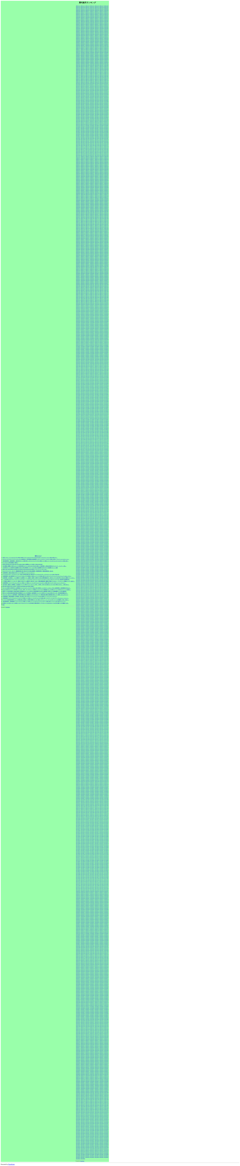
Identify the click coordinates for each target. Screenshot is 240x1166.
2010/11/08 (78, 366)
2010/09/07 (83, 353)
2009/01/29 (92, 235)
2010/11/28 (106, 369)
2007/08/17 (97, 128)
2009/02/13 (97, 238)
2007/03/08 (92, 96)
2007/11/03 (101, 143)
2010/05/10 (78, 329)
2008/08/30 (101, 204)
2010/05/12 (87, 329)
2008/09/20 (101, 208)
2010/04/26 (78, 326)
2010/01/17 (106, 305)
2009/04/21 (83, 252)
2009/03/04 (87, 242)
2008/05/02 (97, 180)
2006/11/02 (92, 70)
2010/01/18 (78, 307)
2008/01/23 (87, 160)
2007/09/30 (106, 136)
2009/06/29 (78, 266)
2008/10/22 (87, 215)
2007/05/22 (83, 111)
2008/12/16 (83, 226)
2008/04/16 (87, 177)
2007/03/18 (106, 97)
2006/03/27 (78, 27)
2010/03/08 (78, 317)
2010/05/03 (78, 328)
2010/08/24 (83, 350)
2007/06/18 (78, 117)
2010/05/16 (106, 329)
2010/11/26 (97, 369)
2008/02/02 (101, 162)
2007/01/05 (97, 83)
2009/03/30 (78, 248)
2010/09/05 (106, 352)
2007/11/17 (101, 146)
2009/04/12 (106, 249)
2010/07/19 (78, 343)
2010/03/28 (106, 319)
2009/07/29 (87, 271)
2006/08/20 (106, 55)
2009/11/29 (106, 295)
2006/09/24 (106, 62)
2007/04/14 (101, 103)
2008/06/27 (97, 191)
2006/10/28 (101, 69)
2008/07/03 (92, 193)
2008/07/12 (101, 194)
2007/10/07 (106, 138)
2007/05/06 (106, 107)
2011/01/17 (78, 380)
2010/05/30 (106, 332)
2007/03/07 (87, 96)
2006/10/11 (87, 66)
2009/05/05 (83, 255)
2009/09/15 (83, 281)
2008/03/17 (78, 172)
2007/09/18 (83, 135)
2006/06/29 (92, 45)
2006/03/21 (83, 25)
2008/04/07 (78, 176)
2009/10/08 (92, 286)
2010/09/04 (101, 352)
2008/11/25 (83, 222)
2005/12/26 (78, 8)
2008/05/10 (101, 181)
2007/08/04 (101, 125)
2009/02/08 (106, 236)
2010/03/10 (87, 317)
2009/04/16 (92, 250)
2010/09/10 (97, 353)
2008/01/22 (83, 160)
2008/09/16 (83, 208)
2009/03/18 (87, 245)
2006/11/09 (92, 72)
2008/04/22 (83, 179)
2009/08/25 (83, 277)
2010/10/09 (101, 359)
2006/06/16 (97, 42)
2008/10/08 (87, 212)
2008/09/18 (92, 208)
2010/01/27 (87, 308)
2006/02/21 (83, 20)
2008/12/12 (97, 225)
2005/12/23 (97, 7)
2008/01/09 (87, 157)
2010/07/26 (78, 345)
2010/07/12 (78, 342)
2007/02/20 (83, 93)
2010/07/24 (101, 343)
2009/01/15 (92, 232)
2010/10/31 (106, 363)
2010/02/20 (101, 312)
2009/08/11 (83, 274)
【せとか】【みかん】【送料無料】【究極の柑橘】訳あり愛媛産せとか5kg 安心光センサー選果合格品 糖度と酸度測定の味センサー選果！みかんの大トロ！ (35, 594)
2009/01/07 (87, 231)
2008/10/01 (87, 211)
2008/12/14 (106, 225)
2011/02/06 (106, 383)
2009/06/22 (78, 264)
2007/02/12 (78, 91)
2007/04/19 (92, 104)
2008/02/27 (87, 167)
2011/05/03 (83, 401)
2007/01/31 (87, 89)
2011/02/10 (92, 384)
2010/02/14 (106, 311)
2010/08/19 (92, 349)
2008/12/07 (106, 224)
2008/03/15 (101, 170)
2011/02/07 (78, 384)
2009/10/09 (97, 286)
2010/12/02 (92, 370)
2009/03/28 (101, 246)
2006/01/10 (83, 11)
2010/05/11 (83, 329)
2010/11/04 (92, 364)
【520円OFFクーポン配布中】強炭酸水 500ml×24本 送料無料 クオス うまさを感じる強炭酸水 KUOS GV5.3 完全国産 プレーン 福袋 (30, 567)
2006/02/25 (101, 20)
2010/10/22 (97, 362)
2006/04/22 (101, 31)
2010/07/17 (101, 342)
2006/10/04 (87, 65)
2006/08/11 (97, 53)
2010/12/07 (83, 371)
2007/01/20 (101, 86)
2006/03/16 (92, 24)
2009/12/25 (97, 301)
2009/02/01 (106, 235)
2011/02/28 (78, 388)
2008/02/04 (78, 163)
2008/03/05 (87, 169)
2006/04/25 (83, 32)
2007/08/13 (78, 128)
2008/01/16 (87, 159)
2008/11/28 (97, 222)
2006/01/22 (106, 13)
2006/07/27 (92, 51)
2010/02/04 (92, 309)
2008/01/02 (87, 156)
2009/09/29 (83, 284)
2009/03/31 (83, 248)
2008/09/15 (78, 208)
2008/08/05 (83, 200)
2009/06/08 (78, 262)
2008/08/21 (92, 203)
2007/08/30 (92, 131)
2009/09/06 (106, 279)
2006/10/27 (97, 69)
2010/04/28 (87, 326)
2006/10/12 (92, 66)
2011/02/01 (83, 383)
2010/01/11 (78, 305)
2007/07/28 (101, 124)
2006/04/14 (97, 29)
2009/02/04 (87, 236)
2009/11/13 (97, 293)
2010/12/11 (101, 371)
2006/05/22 (78, 38)
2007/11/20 (83, 148)
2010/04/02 (97, 321)
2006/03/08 (87, 22)
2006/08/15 (83, 55)
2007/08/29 (87, 131)
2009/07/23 (92, 270)
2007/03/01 (92, 94)
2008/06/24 (83, 191)
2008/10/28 (83, 217)
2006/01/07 (101, 10)
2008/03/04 (83, 169)
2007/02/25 (106, 93)
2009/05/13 (87, 256)
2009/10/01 (92, 284)
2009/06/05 (97, 260)
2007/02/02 (97, 89)
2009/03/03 (83, 242)
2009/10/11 (106, 286)
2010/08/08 (106, 346)
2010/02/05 (97, 309)
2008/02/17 (106, 165)
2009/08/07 (97, 273)
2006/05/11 (92, 35)
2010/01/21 (92, 307)
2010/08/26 (92, 350)
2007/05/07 (78, 108)
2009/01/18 (106, 232)
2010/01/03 (106, 302)
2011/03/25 (97, 393)
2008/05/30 (97, 186)
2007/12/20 (92, 153)
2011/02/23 (87, 387)
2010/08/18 (87, 349)
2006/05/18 (92, 36)
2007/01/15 (78, 86)
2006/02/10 (97, 17)
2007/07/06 (97, 119)
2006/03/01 (87, 21)
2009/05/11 (78, 256)
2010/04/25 (106, 325)
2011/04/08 (97, 395)
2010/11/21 (106, 367)
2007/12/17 (78, 153)
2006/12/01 (97, 76)
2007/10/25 (92, 142)
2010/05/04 (83, 328)
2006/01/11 (87, 11)
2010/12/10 (97, 371)
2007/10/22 (78, 142)
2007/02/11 (106, 90)
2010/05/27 (92, 332)
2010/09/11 (101, 353)
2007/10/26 (97, 142)
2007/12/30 (106, 155)
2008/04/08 (83, 176)
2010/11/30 (83, 370)
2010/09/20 (78, 356)
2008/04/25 (97, 179)
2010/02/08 (78, 311)
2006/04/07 (97, 28)
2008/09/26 (97, 210)
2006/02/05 (106, 15)
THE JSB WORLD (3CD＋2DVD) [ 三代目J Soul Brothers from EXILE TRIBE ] (18, 586)
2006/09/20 (87, 62)
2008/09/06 (101, 205)
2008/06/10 (83, 188)
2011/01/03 (78, 377)
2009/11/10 (83, 293)
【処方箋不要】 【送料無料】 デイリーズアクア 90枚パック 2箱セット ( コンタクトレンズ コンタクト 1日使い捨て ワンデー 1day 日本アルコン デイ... (34, 601)
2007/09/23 (106, 135)
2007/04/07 (101, 101)
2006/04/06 (92, 28)
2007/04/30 (78, 107)
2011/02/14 (78, 385)
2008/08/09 (101, 200)
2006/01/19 (92, 13)
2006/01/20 (97, 13)
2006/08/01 (83, 52)
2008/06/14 (101, 188)
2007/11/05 (78, 145)
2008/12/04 (92, 224)
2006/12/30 (101, 81)
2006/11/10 (97, 72)
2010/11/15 (78, 367)
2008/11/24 (78, 222)
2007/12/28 (97, 155)
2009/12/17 (92, 300)
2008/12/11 (92, 225)
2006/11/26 (106, 74)
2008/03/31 (78, 174)
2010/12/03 (97, 370)
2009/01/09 (97, 231)
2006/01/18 (87, 13)
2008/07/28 (78, 198)
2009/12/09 (87, 298)
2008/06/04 (87, 187)
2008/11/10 (78, 219)
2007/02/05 (78, 90)
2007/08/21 (83, 129)
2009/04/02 (92, 248)
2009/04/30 (92, 253)
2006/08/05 (101, 52)
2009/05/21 (92, 257)
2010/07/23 (97, 343)
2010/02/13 (101, 311)
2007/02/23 (97, 93)
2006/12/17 (106, 79)
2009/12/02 (87, 297)
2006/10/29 (106, 69)
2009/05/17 (106, 256)
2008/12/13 (101, 225)
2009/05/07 (92, 255)
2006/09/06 (87, 59)
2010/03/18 (92, 318)
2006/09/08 (97, 59)
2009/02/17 (83, 239)
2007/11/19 (78, 148)
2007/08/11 (101, 127)
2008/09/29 (78, 211)
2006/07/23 (106, 49)
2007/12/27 (92, 155)
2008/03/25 (83, 173)
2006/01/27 (97, 14)
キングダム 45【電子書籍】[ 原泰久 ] (10, 562)
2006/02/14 (83, 18)
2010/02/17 (87, 312)
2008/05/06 (83, 181)
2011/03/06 (106, 388)
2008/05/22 (92, 184)
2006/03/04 (101, 21)
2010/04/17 (101, 324)
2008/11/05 (87, 218)
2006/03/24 (97, 25)
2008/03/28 (97, 173)
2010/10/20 (87, 362)
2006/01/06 (97, 10)
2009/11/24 (83, 295)
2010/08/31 (83, 352)
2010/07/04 (106, 339)
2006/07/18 (83, 49)
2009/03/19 (92, 245)
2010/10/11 (78, 360)
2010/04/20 (83, 325)
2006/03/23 (92, 25)
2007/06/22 (97, 117)
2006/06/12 (78, 42)
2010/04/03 (101, 321)
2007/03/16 (97, 97)
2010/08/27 (97, 350)
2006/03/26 (106, 25)
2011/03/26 (101, 393)
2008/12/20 (101, 226)
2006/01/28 (101, 14)
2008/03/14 (97, 170)
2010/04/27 (83, 326)
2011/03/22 (83, 393)
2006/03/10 (97, 22)
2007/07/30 (78, 125)
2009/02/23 (78, 241)
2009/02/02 (78, 236)
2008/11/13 (92, 219)
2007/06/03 (106, 112)
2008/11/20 (92, 221)
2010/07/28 (87, 345)
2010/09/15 (87, 355)
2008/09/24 (87, 210)
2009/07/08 (87, 267)
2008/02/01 (97, 162)
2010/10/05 (83, 359)
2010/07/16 (97, 342)
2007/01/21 (106, 86)
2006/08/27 (106, 56)
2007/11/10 (101, 145)
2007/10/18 (92, 141)
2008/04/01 (83, 174)
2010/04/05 (78, 322)
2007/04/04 (87, 101)
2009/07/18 (101, 269)
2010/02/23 (83, 314)
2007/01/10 (87, 84)
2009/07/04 (101, 266)
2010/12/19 (106, 373)
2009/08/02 (106, 271)
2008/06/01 (106, 186)
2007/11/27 (83, 149)
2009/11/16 (78, 294)
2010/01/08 (97, 304)
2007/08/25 (101, 129)
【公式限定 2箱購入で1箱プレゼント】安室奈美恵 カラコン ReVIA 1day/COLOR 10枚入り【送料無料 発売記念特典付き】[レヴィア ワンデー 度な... (34, 566)
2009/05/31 (106, 259)
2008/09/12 (97, 207)
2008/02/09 (101, 163)
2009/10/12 (78, 287)
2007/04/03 (83, 101)
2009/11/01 (106, 290)
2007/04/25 (87, 105)
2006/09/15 (97, 60)
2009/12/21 (78, 301)
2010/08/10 (83, 347)
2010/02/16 (83, 312)
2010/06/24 (92, 338)
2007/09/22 (101, 135)
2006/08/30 (87, 58)
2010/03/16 (83, 318)
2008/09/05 (97, 205)
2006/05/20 (101, 36)
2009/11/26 (92, 295)
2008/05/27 (83, 186)
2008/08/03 (106, 198)
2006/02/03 (97, 15)
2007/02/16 (97, 91)
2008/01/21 (78, 160)
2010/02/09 (83, 311)
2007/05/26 (101, 111)
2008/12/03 (87, 224)
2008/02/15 (97, 165)
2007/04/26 (92, 105)
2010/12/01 (87, 370)
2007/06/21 (92, 117)
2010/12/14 (83, 373)
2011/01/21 (97, 380)
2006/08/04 (97, 52)
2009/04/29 (87, 253)
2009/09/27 (106, 283)
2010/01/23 (101, 307)
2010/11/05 (97, 364)
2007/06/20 (87, 117)
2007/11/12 (78, 146)
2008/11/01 (101, 217)
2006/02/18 (101, 18)
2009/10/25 (106, 288)
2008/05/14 (87, 183)
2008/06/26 (92, 191)
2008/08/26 (83, 204)
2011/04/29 (97, 400)
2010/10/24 (106, 362)
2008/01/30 (87, 162)
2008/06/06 (97, 187)
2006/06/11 (106, 41)
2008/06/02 (78, 187)
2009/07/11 (101, 267)
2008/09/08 (78, 207)
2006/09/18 (78, 62)
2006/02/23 (92, 20)
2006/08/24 (92, 56)
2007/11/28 (87, 149)
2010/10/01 (97, 357)
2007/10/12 (97, 139)
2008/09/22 (78, 210)
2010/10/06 (87, 359)
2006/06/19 (78, 43)
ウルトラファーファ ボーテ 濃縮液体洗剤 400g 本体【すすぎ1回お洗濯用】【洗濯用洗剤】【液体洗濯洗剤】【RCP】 (28, 571)
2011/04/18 (78, 398)
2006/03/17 (97, 24)
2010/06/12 (101, 335)
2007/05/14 (78, 110)
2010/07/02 (97, 339)
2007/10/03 (87, 138)
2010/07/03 (101, 339)
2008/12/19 (97, 226)
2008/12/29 (78, 229)
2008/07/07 (78, 194)
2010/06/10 (92, 335)
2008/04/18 (97, 177)
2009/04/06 (78, 249)
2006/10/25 (87, 69)
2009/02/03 (83, 236)
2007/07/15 (106, 121)
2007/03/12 (78, 97)
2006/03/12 (106, 22)
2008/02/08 (97, 163)
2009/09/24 (92, 283)
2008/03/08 (101, 169)
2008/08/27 (87, 204)
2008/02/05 (83, 163)
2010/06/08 (83, 335)
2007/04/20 (97, 104)
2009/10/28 (87, 290)
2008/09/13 (101, 207)
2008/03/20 (92, 172)
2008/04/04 (97, 174)
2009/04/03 (97, 248)
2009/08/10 (78, 274)
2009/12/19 (101, 300)
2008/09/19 (97, 208)
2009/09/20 (106, 281)
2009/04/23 (92, 252)
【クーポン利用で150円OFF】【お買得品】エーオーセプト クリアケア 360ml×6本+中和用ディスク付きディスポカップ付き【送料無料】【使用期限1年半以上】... (37, 587)
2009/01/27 (83, 235)
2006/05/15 (78, 36)
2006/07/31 (78, 52)
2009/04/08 (87, 249)
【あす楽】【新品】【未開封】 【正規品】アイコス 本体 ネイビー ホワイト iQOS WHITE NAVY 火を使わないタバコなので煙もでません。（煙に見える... (36, 584)
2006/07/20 (92, 49)
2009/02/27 (97, 241)
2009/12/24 (92, 301)
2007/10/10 (87, 139)
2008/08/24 (106, 203)
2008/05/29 (92, 186)
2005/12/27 (83, 8)
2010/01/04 (78, 304)
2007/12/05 (87, 150)
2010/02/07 (106, 309)
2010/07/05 (78, 340)
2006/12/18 (78, 80)
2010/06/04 (97, 333)
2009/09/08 (83, 280)
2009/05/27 (87, 259)
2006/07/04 (83, 46)
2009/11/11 (87, 293)
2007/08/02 (92, 125)
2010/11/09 (83, 366)
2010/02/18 (92, 312)
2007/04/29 (106, 105)
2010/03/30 (83, 321)
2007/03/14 (87, 97)
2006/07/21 (97, 49)
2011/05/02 (78, 401)
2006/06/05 (78, 41)
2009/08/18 (83, 276)
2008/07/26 (101, 197)
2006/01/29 (106, 14)
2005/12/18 (106, 5)
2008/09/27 (101, 210)
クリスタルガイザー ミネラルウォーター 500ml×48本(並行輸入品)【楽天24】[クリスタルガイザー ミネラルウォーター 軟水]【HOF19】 (31, 574)
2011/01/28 (97, 381)
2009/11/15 (106, 293)
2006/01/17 (83, 13)
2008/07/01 (83, 193)
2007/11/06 (83, 145)
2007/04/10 (83, 103)
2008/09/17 (87, 208)
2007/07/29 (106, 124)
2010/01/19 (83, 307)
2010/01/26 (83, 308)
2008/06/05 (92, 187)
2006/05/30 (83, 39)
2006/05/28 (106, 38)
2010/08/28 (101, 350)
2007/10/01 (78, 138)
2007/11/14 (87, 146)
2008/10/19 (106, 214)
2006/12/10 (106, 77)
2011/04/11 (78, 397)
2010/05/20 (92, 331)
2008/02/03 (106, 162)
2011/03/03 (92, 388)
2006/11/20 (78, 74)
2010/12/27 (78, 376)
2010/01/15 (97, 305)
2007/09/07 (97, 132)
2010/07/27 (83, 345)
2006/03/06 (78, 22)
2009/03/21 (101, 245)
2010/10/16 (101, 360)
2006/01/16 (78, 13)
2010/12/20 (78, 374)
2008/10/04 (101, 211)
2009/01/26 (78, 235)
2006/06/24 (101, 43)
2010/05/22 (101, 331)
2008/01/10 (92, 157)
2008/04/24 (92, 179)
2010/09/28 (83, 357)
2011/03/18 (97, 391)
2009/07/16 (92, 269)
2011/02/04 (97, 383)
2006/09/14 (92, 60)
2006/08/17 (92, 55)
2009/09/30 (87, 284)
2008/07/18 (97, 195)
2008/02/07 (92, 163)
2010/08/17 (83, 349)
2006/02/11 (101, 17)
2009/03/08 (106, 242)
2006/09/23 (101, 62)
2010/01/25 (78, 308)
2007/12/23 (106, 153)
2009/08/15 (101, 274)
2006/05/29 (78, 39)
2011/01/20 (92, 380)
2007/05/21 (78, 111)
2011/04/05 (83, 395)
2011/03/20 (106, 391)
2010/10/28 (92, 363)
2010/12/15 (87, 373)
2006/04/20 (92, 31)
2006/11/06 (78, 72)
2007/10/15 (78, 141)
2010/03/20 (101, 318)
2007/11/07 (87, 145)
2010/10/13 (87, 360)
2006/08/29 (83, 58)
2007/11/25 (106, 148)
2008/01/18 (97, 159)
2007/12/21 (97, 153)
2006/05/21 (106, 36)
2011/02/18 (97, 385)
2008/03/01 (101, 167)
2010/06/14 (78, 336)
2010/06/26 (101, 338)
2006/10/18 (87, 67)
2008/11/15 (101, 219)
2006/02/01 (87, 15)
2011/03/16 (87, 391)
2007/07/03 (83, 119)
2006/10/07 (101, 65)
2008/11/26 (87, 222)
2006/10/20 (97, 67)
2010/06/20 (106, 336)
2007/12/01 (101, 149)
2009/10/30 (97, 290)
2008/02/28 (92, 167)
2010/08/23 (78, 350)
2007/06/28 (92, 118)
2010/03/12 (97, 317)
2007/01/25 (92, 87)
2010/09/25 (101, 356)
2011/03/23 (87, 393)
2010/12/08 (87, 371)
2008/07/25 (97, 197)
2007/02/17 (101, 91)
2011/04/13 (87, 397)
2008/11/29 (101, 222)
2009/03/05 (92, 242)
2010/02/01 (78, 309)
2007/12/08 (101, 150)
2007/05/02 (87, 107)
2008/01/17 (92, 159)
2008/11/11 (83, 219)
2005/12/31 (101, 8)
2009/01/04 (106, 229)
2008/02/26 (83, 167)
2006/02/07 (83, 17)
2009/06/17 (87, 263)
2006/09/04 (78, 59)
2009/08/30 (106, 277)
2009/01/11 (106, 231)
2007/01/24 (87, 87)
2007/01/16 (83, 86)
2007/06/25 (78, 118)
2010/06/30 (87, 339)
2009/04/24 (97, 252)
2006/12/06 (87, 77)
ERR (3, 604)
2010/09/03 (97, 352)
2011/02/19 (101, 385)
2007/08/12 (106, 127)
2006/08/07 (78, 53)
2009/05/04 (78, 255)
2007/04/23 (78, 105)
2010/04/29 (92, 326)
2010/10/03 (106, 357)
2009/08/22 (101, 276)
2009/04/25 (101, 252)
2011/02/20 (106, 385)
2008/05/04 (106, 180)
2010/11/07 (106, 364)
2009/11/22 (106, 294)
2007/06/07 (92, 114)
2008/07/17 (92, 195)
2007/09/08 (101, 132)
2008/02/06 (87, 163)
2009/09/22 (83, 283)
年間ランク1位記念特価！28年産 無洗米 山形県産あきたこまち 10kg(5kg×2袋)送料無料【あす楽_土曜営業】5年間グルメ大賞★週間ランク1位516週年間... (35, 591)
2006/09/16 (101, 60)
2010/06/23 (87, 338)
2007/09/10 (78, 134)
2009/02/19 (92, 239)
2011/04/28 (92, 400)
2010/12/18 (101, 373)
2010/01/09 (101, 304)
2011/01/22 (101, 380)
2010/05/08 (101, 328)
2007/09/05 (87, 132)
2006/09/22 (97, 62)
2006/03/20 (78, 25)
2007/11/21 (87, 148)
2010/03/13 (101, 317)
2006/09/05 (83, 59)
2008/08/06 (87, 200)
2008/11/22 (101, 221)
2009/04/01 (87, 248)
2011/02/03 (92, 383)
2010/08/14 (101, 347)
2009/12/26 (101, 301)
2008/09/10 (87, 207)
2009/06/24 (87, 264)
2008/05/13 (83, 183)
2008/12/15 (78, 226)
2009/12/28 (78, 302)
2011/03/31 (92, 394)
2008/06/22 (106, 190)
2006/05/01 (78, 34)
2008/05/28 (87, 186)
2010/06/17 (92, 336)
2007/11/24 (101, 148)
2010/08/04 (87, 346)
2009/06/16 (83, 263)
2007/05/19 (101, 110)
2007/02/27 (83, 94)
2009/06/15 (78, 263)
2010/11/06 (101, 364)
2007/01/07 (106, 83)
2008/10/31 (97, 217)
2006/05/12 (97, 35)
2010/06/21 (78, 338)
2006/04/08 (101, 28)
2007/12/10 (78, 152)
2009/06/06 (101, 260)
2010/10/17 (106, 360)
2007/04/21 (101, 104)
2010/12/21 (83, 374)
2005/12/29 (92, 8)
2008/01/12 (101, 157)
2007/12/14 (97, 152)
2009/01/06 (83, 231)
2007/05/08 (83, 108)
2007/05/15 (83, 110)
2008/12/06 (101, 224)
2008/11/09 (106, 218)
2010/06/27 (106, 338)
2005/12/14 (87, 5)
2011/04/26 (83, 400)
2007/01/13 (101, 84)
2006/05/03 (87, 34)
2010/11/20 (101, 367)
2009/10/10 (101, 286)
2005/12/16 (97, 5)
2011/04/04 (78, 395)
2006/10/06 (97, 65)
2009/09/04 (97, 279)
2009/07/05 (106, 266)
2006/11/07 (83, 72)
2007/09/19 (87, 135)
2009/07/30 (92, 271)
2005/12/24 (101, 7)
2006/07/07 (97, 46)
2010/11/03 (87, 364)
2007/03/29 (92, 100)
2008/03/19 (87, 172)
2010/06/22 (83, 338)
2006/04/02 (106, 27)
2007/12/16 (106, 152)
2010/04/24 (101, 325)
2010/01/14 (92, 305)
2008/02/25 (78, 167)
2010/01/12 (83, 305)
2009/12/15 (83, 300)
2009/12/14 (78, 300)
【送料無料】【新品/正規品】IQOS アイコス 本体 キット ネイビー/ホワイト (19, 572)
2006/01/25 (87, 14)
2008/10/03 (97, 211)
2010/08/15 (106, 347)
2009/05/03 (106, 253)
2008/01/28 (78, 162)
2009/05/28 (92, 259)
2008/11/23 (106, 221)
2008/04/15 (83, 177)
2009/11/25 (87, 295)
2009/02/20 (97, 239)
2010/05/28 (97, 332)
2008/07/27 (106, 197)
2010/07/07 (87, 340)
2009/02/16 (78, 239)
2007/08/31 (97, 131)
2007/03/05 (78, 96)
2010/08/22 (106, 349)
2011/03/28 (78, 394)
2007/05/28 (78, 112)
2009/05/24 (106, 257)
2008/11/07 (97, 218)
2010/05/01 (101, 326)
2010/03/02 (83, 315)
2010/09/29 (87, 357)
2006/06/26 (78, 45)
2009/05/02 (101, 253)
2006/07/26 (87, 51)
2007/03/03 (101, 94)
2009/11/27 (97, 295)
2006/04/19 (87, 31)
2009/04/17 (97, 250)
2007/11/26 (78, 149)
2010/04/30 (97, 326)
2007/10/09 (83, 139)
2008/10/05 (106, 211)
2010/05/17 (78, 331)
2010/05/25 (83, 332)
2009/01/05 (78, 231)
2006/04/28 (97, 32)
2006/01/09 (78, 11)
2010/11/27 (101, 369)
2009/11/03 (83, 291)
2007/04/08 (106, 101)
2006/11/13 (78, 73)
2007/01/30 (83, 89)
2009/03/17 (83, 245)
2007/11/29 (92, 149)
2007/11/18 (106, 146)
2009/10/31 (101, 290)
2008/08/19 (83, 203)
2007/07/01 (106, 118)
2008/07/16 (87, 195)
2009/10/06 (83, 286)
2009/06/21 (106, 263)
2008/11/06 (92, 218)
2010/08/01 (106, 345)
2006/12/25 (78, 81)
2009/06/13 (101, 262)
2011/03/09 (87, 390)
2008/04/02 (87, 174)
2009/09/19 (101, 281)
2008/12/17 (87, 226)
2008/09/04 (92, 205)
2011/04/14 (92, 397)
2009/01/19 (78, 233)
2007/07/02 (78, 119)
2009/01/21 (87, 233)
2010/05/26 (87, 332)
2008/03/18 (83, 172)
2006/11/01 (87, 70)
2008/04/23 (87, 179)
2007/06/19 (83, 117)
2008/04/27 (106, 179)
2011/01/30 (106, 381)
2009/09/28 (78, 284)
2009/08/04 (83, 273)
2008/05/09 (97, 181)
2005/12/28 (87, 8)
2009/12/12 (101, 298)
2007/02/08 (92, 90)
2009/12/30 (87, 302)
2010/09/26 (106, 356)
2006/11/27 (78, 76)
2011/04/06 (87, 395)
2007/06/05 (83, 114)
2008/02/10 (106, 163)
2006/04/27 (92, 32)
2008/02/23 (101, 166)
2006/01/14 (101, 11)
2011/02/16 (87, 385)
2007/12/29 (101, 155)
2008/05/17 (101, 183)
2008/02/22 (97, 166)
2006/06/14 (87, 42)
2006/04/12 (87, 29)
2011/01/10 (78, 378)
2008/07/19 (101, 195)
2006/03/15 (87, 24)
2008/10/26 (106, 215)
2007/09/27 (92, 136)
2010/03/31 (87, 321)
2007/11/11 (106, 145)
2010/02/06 (101, 309)
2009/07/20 (78, 270)
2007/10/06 (101, 138)
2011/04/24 (106, 398)
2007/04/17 (83, 104)
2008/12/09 (83, 225)
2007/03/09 (97, 96)
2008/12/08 (78, 225)
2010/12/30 (92, 376)
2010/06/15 (83, 336)
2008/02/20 (87, 166)
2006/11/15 (87, 73)
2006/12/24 (106, 80)
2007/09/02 (106, 131)
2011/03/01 (83, 388)
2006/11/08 (87, 72)
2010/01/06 (87, 304)
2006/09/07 (92, 59)
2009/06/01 (78, 260)
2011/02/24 (92, 387)
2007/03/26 (78, 100)
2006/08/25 (97, 56)
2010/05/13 (92, 329)
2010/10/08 (97, 359)
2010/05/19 (87, 331)
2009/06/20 (101, 263)
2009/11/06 (97, 291)
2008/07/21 (78, 197)
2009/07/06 (78, 267)
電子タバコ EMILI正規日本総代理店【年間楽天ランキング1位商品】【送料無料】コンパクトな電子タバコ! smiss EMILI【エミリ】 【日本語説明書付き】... (35, 593)
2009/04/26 (106, 252)
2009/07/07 (83, 267)
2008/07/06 (106, 193)
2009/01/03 (101, 229)
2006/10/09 (78, 66)
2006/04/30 (106, 32)
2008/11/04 (83, 218)
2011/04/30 (101, 400)
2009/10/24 (101, 288)
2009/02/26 (92, 241)
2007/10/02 (83, 138)
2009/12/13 (106, 298)
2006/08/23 (87, 56)
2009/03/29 (106, 246)
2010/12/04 (101, 370)
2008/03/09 (106, 169)
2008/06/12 (92, 188)
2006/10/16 (78, 67)
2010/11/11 (92, 366)
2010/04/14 (87, 324)
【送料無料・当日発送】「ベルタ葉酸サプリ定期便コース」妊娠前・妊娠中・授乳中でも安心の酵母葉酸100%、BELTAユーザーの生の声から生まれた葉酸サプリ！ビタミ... (39, 577)
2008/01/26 (101, 160)
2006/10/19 (92, 67)
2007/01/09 (83, 84)
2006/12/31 (106, 81)
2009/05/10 (106, 255)
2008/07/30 (87, 198)
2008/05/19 (78, 184)
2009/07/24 (97, 270)
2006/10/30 (78, 70)
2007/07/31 (83, 125)
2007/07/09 (78, 121)
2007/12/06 (92, 150)
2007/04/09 (78, 103)
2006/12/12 (83, 79)
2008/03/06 (92, 169)
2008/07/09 (87, 194)
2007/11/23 (97, 148)
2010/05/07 (97, 328)
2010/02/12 (97, 311)
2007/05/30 (87, 112)
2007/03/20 (83, 98)
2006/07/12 (87, 48)
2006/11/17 (97, 73)
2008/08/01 (97, 198)
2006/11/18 (101, 73)
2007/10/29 (78, 143)
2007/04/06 (97, 101)
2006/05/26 (97, 38)
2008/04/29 (83, 180)
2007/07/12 (92, 121)
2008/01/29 (83, 162)
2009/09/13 (106, 280)
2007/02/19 (78, 93)
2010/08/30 (78, 352)
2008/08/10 (106, 200)
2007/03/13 (83, 97)
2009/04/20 (78, 252)
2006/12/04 (78, 77)
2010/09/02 (92, 352)
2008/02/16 (101, 165)
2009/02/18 (87, 239)
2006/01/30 (78, 15)
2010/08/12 (92, 347)
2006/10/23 (78, 69)
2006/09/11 (78, 60)
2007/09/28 (97, 136)
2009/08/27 (92, 277)
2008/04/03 (92, 174)
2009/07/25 (101, 270)
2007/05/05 (101, 107)
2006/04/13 (92, 29)
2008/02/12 (83, 165)
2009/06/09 (83, 262)
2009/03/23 (78, 246)
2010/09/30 (92, 357)
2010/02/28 (106, 314)
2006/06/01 (92, 39)
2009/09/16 (87, 281)
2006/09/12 (83, 60)
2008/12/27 (101, 228)
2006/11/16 (92, 73)
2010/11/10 (87, 366)
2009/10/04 (106, 284)
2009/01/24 (101, 233)
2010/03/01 (78, 315)
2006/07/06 (92, 46)
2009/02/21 (101, 239)
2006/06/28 (87, 45)
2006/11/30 (92, 76)
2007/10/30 (83, 143)
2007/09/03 (78, 132)
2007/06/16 (101, 115)
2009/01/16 (97, 232)
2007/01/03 (87, 83)
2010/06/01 (83, 333)
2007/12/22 (101, 153)
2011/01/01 (101, 376)
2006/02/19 (106, 18)
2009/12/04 (97, 297)
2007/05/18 (97, 110)
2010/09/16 (92, 355)
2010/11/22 (78, 369)
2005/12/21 (87, 7)
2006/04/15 (101, 29)
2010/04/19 (78, 325)
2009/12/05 (101, 297)
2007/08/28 (83, 131)
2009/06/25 (92, 264)
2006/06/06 (83, 41)
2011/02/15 (83, 385)
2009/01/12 (78, 232)
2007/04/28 (101, 105)
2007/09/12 (87, 134)
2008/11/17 (78, 221)
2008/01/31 (92, 162)
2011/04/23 (101, 398)
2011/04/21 (92, 398)
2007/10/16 (83, 141)
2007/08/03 (97, 125)
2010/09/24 (97, 356)
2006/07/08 (101, 46)
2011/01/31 (78, 383)
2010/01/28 (92, 308)
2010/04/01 (92, 321)
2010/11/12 (97, 366)
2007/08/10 (97, 127)
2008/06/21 (101, 190)
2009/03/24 (83, 246)
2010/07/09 (97, 340)
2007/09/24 (78, 136)
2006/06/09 (97, 41)
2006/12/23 (101, 80)
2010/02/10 (87, 311)
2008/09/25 (92, 210)
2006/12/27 (87, 81)
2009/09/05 (101, 279)
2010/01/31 (106, 308)
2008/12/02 (83, 224)
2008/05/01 (92, 180)
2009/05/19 (83, 257)
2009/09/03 (92, 279)
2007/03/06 (83, 96)
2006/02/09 (92, 17)
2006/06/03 (101, 39)
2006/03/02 (92, 21)
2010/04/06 (83, 322)
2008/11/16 (106, 219)
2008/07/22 (83, 197)
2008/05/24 (101, 184)
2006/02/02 (92, 15)
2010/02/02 (83, 309)
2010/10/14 (92, 360)
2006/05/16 (83, 36)
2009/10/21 (87, 288)
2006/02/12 (106, 17)
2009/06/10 (87, 262)
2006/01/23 (78, 14)
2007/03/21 (87, 98)
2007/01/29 (78, 89)
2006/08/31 (92, 58)
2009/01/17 (101, 232)
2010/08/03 (83, 346)
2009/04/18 (101, 250)
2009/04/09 (92, 249)
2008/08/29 (97, 204)
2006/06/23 (97, 43)
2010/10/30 (101, 363)
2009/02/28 (101, 241)
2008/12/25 (92, 228)
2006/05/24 (87, 38)
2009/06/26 (97, 264)
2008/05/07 (87, 181)
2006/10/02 (78, 65)
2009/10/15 (92, 287)
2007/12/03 (78, 150)
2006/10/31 (83, 70)
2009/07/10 (97, 267)
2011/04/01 (97, 394)
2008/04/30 (87, 180)
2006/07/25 (83, 51)
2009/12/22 (83, 301)
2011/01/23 (106, 380)
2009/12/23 (87, 301)
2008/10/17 (97, 214)
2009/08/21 (97, 276)
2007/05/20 (106, 110)
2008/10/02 (92, 211)
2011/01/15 (101, 378)
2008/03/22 (101, 172)
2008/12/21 (106, 226)
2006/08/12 (101, 53)
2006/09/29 (97, 63)
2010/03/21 (106, 318)
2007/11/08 (92, 145)
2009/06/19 (97, 263)
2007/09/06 (92, 132)
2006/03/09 (92, 22)
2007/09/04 (83, 132)
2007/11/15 (92, 146)
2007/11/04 (106, 143)
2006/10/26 (92, 69)
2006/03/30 (92, 27)
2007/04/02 (78, 101)
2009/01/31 (101, 235)
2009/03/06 (97, 242)
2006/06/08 (92, 41)
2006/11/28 (83, 76)
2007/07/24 (83, 124)
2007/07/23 (78, 124)
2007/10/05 (97, 138)
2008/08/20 (87, 203)
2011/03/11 (97, 390)
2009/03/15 (106, 243)
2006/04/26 (87, 32)
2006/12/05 (83, 77)
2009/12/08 (83, 298)
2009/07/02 (92, 266)
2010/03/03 (87, 315)
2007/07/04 (87, 119)
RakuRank (8, 607)
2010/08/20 (97, 349)
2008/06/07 (101, 187)
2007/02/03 (101, 89)
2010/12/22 (87, 374)
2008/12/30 (83, 229)
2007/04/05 (92, 101)
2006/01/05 (92, 10)
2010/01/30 (101, 308)
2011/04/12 (83, 397)
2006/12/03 (106, 76)
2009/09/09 (87, 280)
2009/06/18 (92, 263)
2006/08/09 (87, 53)
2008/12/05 (97, 224)
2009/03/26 (92, 246)
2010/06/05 (101, 333)
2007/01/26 (97, 87)
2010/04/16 (97, 324)
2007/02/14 (87, 91)
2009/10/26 (78, 290)
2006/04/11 (83, 29)
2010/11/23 (83, 369)
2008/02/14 (92, 165)
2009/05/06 (87, 255)
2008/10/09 (92, 212)
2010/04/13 (83, 324)
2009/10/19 (78, 288)
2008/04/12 (101, 176)
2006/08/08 (83, 53)
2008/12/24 (87, 228)
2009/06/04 (92, 260)
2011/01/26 (87, 381)
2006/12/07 (92, 77)
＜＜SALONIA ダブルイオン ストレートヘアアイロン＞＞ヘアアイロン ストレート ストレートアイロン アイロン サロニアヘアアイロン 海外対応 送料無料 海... (36, 579)
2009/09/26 (101, 283)
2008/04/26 (101, 179)
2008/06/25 (87, 191)
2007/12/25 (83, 155)
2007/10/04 (92, 138)
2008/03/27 (92, 173)
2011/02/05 (101, 383)
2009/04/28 (83, 253)
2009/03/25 (87, 246)
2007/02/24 (101, 93)
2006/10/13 (97, 66)
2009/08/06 (92, 273)
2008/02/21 (92, 166)
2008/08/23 (101, 203)
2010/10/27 (87, 363)
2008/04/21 (78, 179)
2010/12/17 (97, 373)
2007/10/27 (101, 142)
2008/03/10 (78, 170)
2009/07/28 (83, 271)
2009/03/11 (87, 243)
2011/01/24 (78, 381)
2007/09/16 (106, 134)
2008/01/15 (83, 159)
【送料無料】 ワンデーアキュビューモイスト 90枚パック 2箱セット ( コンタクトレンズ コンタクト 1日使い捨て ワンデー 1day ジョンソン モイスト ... (34, 582)
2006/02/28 (83, 21)
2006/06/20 (83, 43)
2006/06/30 (97, 45)
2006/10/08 (106, 65)
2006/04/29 (101, 32)
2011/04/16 (101, 397)
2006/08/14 (78, 55)
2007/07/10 (83, 121)
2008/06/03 (83, 187)
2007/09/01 (101, 131)
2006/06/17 (101, 42)
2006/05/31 (87, 39)
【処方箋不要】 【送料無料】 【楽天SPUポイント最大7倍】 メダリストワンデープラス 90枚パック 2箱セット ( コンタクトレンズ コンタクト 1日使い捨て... (36, 560)
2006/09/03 (106, 58)
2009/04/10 (97, 249)
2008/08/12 (83, 201)
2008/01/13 (106, 157)
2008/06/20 (97, 190)
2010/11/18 (92, 367)
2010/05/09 (106, 328)
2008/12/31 (87, 229)
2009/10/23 (97, 288)
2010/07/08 (92, 340)
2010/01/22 (97, 307)
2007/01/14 (106, 84)
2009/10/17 (101, 287)
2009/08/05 (87, 273)
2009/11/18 (87, 294)
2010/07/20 (83, 343)
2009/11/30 (78, 297)
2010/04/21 (87, 325)
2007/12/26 (87, 155)
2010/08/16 (78, 349)
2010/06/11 (97, 335)
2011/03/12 (101, 390)
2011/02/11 (97, 384)
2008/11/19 (87, 221)
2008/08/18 (78, 203)
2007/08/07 (83, 127)
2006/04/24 (78, 32)
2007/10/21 (106, 141)
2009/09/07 (78, 280)
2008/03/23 (106, 172)
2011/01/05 (87, 377)
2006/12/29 (97, 81)
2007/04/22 (106, 104)
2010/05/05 (87, 328)
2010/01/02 (101, 302)
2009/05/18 (78, 257)
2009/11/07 (101, 291)
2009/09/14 (78, 281)
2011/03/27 (106, 393)
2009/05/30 (101, 259)
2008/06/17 (83, 190)
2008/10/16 (92, 214)
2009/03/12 (92, 243)
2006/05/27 (101, 38)
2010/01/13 (87, 305)
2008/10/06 (78, 212)
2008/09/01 (78, 205)
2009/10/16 (97, 287)
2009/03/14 (101, 243)
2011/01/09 (106, 377)
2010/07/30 (97, 345)
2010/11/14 (106, 366)
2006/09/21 (92, 62)
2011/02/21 (78, 387)
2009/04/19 (106, 250)
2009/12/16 (87, 300)
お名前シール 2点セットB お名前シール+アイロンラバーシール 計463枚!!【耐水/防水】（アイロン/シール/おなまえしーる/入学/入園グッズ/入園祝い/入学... (36, 603)
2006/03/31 (97, 27)
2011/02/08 (83, 384)
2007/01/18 (92, 86)
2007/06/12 (83, 115)
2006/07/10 (78, 48)
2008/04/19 (101, 177)
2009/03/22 (106, 245)
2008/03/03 (78, 169)
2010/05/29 (101, 332)
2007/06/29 (97, 118)
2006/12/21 (92, 80)
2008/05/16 (97, 183)
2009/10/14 (87, 287)
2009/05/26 (83, 259)
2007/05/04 (97, 107)
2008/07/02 (87, 193)
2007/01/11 (92, 84)
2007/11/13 (83, 146)
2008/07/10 (92, 194)
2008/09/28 (106, 210)
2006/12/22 (97, 80)
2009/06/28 (106, 264)
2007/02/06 (83, 90)
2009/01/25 (106, 233)
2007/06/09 (101, 114)
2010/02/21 (106, 312)
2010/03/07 (106, 315)
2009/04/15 (87, 250)
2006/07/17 (78, 49)
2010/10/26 (83, 363)
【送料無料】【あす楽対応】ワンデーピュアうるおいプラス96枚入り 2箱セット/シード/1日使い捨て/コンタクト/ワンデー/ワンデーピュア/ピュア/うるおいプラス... (37, 576)
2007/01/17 (87, 86)
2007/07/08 (106, 119)
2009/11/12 (92, 293)
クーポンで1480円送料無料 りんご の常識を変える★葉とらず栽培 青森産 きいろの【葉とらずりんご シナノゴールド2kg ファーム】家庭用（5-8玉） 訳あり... (36, 599)
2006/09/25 (78, 63)
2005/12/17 (101, 5)
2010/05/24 (78, 332)
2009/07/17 (97, 269)
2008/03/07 (97, 169)
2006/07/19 (87, 49)
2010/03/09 (83, 317)
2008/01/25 (97, 160)
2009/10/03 (101, 284)
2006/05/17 (87, 36)
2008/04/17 (92, 177)
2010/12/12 (106, 371)
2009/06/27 (101, 264)
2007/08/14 (83, 128)
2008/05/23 (97, 184)
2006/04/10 (78, 29)
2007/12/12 (87, 152)
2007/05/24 (92, 111)
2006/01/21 (101, 13)
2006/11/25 (101, 74)
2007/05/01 (83, 107)
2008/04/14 (78, 177)
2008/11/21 (97, 221)
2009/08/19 (87, 276)
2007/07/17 (83, 122)
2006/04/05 (87, 28)
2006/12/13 (87, 79)
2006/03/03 (97, 21)
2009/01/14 (87, 232)
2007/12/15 (101, 152)
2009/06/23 (83, 264)
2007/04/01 (106, 100)
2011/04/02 (101, 394)
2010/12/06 (78, 371)
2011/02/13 (106, 384)
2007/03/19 (78, 98)
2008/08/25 (78, 204)
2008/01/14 (78, 159)
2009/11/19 (92, 294)
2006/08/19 (101, 55)
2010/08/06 (97, 346)
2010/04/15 (92, 324)
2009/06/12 (97, 262)
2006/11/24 (97, 74)
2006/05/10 (87, 35)
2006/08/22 (83, 56)
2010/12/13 (78, 373)
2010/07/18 (106, 342)
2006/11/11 (101, 72)
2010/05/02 (106, 326)
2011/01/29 (101, 381)
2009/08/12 (87, 274)
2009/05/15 (97, 256)
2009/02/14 (101, 238)
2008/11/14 (97, 219)
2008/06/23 (78, 191)
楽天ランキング (38, 555)
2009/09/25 (97, 283)
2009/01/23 (97, 233)
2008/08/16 (101, 201)
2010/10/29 (97, 363)
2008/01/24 (92, 160)
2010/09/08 (87, 353)
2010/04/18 (106, 324)
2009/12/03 (92, 297)
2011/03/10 (92, 390)
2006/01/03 (83, 10)
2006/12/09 (101, 77)
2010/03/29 (78, 321)
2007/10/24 (87, 142)
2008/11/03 (78, 218)
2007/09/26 (87, 136)
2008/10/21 (83, 215)
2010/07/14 (87, 342)
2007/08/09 (92, 127)
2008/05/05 (78, 181)
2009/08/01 (101, 271)
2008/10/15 (87, 214)
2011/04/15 (97, 397)
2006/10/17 (83, 67)
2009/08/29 (101, 277)
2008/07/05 (101, 193)
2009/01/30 (97, 235)
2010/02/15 (78, 312)
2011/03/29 (83, 394)
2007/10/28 (106, 142)
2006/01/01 (106, 8)
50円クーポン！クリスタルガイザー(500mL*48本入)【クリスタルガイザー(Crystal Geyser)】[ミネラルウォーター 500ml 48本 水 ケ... (30, 557)
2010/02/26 (97, 314)
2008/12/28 (106, 228)
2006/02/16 (92, 18)
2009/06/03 (87, 260)
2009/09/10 (92, 280)
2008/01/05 (101, 156)
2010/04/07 (87, 322)
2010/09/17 (97, 355)
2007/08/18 (101, 128)
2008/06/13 (97, 188)
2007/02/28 (87, 94)
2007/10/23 (83, 142)
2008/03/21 (97, 172)
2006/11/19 (106, 73)
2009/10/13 (83, 287)
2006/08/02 (87, 52)
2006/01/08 (106, 10)
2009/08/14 (97, 274)
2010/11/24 (87, 369)
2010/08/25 (87, 350)
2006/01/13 (97, 11)
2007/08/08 (87, 127)
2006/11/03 (97, 70)
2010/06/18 (97, 336)
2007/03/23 (97, 98)
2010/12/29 (87, 376)
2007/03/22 (92, 98)
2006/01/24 (83, 14)
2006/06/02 (97, 39)
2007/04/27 (97, 105)
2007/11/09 (97, 145)
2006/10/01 (106, 63)
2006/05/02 (83, 34)
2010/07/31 (101, 345)
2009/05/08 (97, 255)
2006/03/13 (78, 24)
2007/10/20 (101, 141)
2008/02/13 (87, 165)
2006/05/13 (101, 35)
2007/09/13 (92, 134)
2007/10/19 (97, 141)
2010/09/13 (78, 355)
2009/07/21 (83, 270)
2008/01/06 (106, 156)
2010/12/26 (106, 374)
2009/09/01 (83, 279)
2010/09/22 (87, 356)
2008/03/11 (83, 170)
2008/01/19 (101, 159)
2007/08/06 (78, 127)
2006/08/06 (106, 52)
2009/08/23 (106, 276)
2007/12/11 (83, 152)
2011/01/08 (101, 377)
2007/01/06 (101, 83)
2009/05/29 (97, 259)
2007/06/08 (97, 114)
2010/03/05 (97, 315)
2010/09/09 (92, 353)
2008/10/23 (92, 215)
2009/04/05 (106, 248)
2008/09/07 (106, 205)
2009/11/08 (106, 291)
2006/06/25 (106, 43)
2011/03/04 (97, 388)
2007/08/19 (106, 128)
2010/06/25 (97, 338)
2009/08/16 (106, 274)
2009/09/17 (92, 281)
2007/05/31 (92, 112)
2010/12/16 (92, 373)
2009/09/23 (87, 283)
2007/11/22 (92, 148)
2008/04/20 (106, 177)
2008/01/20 (106, 159)
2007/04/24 (83, 105)
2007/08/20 (78, 129)
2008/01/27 (106, 160)
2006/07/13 (92, 48)
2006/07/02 (106, 45)
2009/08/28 (97, 277)
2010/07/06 (83, 340)
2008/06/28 (101, 191)
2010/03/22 (78, 319)
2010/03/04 (92, 315)
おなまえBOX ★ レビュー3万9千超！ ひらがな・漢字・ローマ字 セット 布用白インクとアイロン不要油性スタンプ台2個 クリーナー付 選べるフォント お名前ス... (37, 589)
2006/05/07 (106, 34)
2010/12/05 (106, 370)
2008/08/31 (106, 204)
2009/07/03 (97, 266)
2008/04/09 (87, 176)
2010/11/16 (83, 367)
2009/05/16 (101, 256)
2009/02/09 (78, 238)
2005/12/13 (83, 5)
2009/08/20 (92, 276)
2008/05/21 (87, 184)
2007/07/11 (87, 121)
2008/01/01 (83, 156)
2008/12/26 (97, 228)
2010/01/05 (83, 304)
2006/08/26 (101, 56)
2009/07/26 (106, 270)
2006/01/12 (92, 11)
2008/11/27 (92, 222)
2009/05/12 (83, 256)
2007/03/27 (83, 100)
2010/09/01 (87, 352)
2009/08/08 (101, 273)
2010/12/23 (92, 374)
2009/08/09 (106, 273)
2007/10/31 (87, 143)
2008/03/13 (92, 170)
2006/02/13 (78, 18)
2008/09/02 (83, 205)
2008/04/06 (106, 174)
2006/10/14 (101, 66)
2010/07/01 (92, 339)
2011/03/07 (78, 390)
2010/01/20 (87, 307)
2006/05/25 (92, 38)
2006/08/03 (92, 52)
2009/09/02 (87, 279)
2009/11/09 (78, 293)
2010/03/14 (106, 317)
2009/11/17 (83, 294)
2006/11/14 (83, 73)
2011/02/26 (101, 387)
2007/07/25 (87, 124)
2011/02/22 (83, 387)
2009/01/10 (101, 231)
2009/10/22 (92, 288)
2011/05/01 (106, 400)
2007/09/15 (101, 134)
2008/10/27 (78, 217)
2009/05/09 (101, 255)
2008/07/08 (83, 194)
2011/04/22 (97, 398)
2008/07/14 (78, 195)
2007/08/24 (97, 129)
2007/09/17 (78, 135)
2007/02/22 (92, 93)
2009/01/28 (87, 235)
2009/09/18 (97, 281)
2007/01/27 (101, 87)
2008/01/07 (78, 157)
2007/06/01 (97, 112)
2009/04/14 (83, 250)
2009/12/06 (106, 297)
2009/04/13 (78, 250)
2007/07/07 (101, 119)
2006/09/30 (101, 63)
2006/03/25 (101, 25)
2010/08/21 (101, 349)
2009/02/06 (97, 236)
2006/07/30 (106, 51)
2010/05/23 (106, 331)
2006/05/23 (83, 38)
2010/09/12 (106, 353)
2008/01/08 (83, 157)
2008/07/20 (106, 195)
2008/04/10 (92, 176)
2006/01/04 (87, 10)
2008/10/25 (101, 215)
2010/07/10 (101, 340)
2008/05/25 (106, 184)
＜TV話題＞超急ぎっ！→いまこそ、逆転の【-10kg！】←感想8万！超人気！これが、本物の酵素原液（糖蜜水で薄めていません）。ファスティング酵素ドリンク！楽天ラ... (39, 581)
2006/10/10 (83, 66)
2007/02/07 (87, 90)
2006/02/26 (106, 20)
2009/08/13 (92, 274)
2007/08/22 (87, 129)
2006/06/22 (92, 43)
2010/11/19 (97, 367)
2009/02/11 (87, 238)
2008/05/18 (106, 183)
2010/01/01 (97, 302)
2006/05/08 (78, 35)
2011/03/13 (106, 390)
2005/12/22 (92, 7)
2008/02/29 (97, 167)
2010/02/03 (87, 309)
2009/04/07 (83, 249)
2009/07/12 (106, 267)
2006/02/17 (97, 18)
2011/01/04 (83, 377)
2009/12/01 (83, 297)
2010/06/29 (83, 339)
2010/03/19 (97, 318)
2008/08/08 (97, 200)
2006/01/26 (92, 14)
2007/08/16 (92, 128)
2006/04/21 (97, 31)
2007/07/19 (92, 122)
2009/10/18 (106, 287)
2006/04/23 (106, 31)
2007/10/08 (78, 139)
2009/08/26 (87, 277)
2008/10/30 (92, 217)
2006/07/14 (97, 48)
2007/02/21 (87, 93)
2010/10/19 (83, 362)
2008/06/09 (78, 188)
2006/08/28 (78, 58)
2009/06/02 (83, 260)
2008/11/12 (87, 219)
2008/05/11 (106, 181)
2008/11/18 (83, 221)
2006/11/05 (106, 70)
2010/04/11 (106, 322)
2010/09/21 (83, 356)
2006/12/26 (83, 81)
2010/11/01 (78, 364)
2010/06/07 (78, 335)
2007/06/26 (83, 118)
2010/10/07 (92, 359)
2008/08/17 (106, 201)
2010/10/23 (101, 362)
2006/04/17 (78, 31)
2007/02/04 (106, 89)
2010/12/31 (97, 376)
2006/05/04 (92, 34)
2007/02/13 (83, 91)
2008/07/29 (83, 198)
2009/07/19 (106, 269)
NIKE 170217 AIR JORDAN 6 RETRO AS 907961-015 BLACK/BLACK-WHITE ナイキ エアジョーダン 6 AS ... (25, 569)
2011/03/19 (101, 391)
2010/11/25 (92, 369)
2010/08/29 (106, 350)
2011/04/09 (101, 395)
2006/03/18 (101, 24)
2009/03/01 (106, 241)
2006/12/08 (97, 77)
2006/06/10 (101, 41)
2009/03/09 (78, 243)
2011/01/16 (106, 378)
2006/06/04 (106, 39)
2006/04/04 (83, 28)
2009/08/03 (78, 273)
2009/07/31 (97, 271)
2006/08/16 (87, 55)
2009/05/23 (101, 257)
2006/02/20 (78, 20)
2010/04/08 (92, 322)
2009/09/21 (78, 283)
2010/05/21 (97, 331)
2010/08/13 (97, 347)
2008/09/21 (106, 208)
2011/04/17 (106, 397)
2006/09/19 (83, 62)
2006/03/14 (83, 24)
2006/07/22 (101, 49)
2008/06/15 (106, 188)
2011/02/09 (87, 384)
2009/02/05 (92, 236)
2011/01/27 (92, 381)
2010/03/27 (101, 319)
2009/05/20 (87, 257)
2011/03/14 (78, 391)
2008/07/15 (83, 195)
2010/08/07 (101, 346)
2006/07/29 (101, 51)
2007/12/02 (106, 149)
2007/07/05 (92, 119)
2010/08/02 (78, 346)
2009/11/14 (101, 293)
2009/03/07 (101, 242)
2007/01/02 (83, 83)
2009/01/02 (97, 229)
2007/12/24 (78, 155)
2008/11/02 (106, 217)
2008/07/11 (97, 194)
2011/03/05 (101, 388)
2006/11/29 (87, 76)
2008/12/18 (92, 226)
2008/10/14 (83, 214)
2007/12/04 (83, 150)
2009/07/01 (87, 266)
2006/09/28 (92, 63)
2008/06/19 (92, 190)
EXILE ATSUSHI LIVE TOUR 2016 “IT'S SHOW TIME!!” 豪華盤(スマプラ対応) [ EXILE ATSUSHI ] (23, 564)
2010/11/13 (101, 366)
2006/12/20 (87, 80)
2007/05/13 (106, 108)
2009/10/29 (92, 290)
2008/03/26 (87, 173)
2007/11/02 (97, 143)
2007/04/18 (87, 104)
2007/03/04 (106, 94)
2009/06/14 (106, 262)
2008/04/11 (97, 176)
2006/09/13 (87, 60)
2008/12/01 (78, 224)
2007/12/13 (92, 152)
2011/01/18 (83, 380)
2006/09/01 (97, 58)
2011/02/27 (106, 387)
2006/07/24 (78, 51)
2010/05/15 (101, 329)
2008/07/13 (106, 194)
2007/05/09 (87, 108)
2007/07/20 (97, 122)
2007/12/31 (78, 156)
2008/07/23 (87, 197)
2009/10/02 (97, 284)
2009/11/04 (87, 291)
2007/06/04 (78, 114)
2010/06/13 (106, 335)
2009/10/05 (78, 286)
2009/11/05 (92, 291)
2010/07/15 (92, 342)
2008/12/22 (78, 228)
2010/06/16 (87, 336)
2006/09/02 (101, 58)
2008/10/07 (83, 212)
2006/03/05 (106, 21)
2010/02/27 (101, 314)
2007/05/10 (92, 108)
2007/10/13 (101, 139)
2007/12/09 (106, 150)
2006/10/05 (92, 65)
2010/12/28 (83, 376)
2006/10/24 (83, 69)
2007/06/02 (101, 112)
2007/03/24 (101, 98)
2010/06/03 (92, 333)
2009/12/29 (83, 302)
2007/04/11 (87, 103)
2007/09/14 (97, 134)
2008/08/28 (92, 204)
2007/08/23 (92, 129)
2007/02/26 (78, 94)
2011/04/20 (87, 398)
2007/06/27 (87, 118)
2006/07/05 (87, 46)
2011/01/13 (92, 378)
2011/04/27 (87, 400)
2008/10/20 (78, 215)
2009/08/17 (78, 276)
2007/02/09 (97, 90)
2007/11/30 (97, 149)
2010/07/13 (83, 342)
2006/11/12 (106, 72)
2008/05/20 (83, 184)
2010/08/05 (92, 346)
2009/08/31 (78, 279)
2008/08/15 (97, 201)
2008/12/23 (83, 228)
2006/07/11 (83, 48)
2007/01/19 (97, 86)
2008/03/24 (78, 173)
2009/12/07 (78, 298)
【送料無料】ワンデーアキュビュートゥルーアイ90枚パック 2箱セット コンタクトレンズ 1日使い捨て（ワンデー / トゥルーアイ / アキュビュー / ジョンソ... (36, 598)
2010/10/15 (97, 360)
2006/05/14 (106, 35)
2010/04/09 (97, 322)
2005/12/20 (83, 7)
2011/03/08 (83, 390)
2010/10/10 (106, 359)
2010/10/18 (78, 362)
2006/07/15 (101, 48)
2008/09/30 (83, 211)
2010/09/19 (106, 355)
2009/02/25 (87, 241)
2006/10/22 (106, 67)
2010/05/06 (92, 328)
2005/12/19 (78, 7)
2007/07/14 (101, 121)
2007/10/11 (92, 139)
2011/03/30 (87, 394)
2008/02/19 (83, 166)
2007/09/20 (92, 135)
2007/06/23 (101, 117)
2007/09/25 (83, 136)
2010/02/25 (92, 314)
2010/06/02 (87, 333)
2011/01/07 (97, 377)
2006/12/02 (101, 76)
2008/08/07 (92, 200)
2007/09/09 (106, 132)
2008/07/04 (97, 193)
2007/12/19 (87, 153)
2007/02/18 (106, 91)
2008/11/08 (101, 218)
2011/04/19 (83, 398)
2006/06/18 (106, 42)
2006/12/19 (83, 80)
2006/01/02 (78, 10)
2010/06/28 (78, 339)
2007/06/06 (87, 114)
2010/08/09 (78, 347)
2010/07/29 (92, 345)
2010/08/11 (87, 347)
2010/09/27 (78, 357)
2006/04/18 (83, 31)
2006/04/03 (78, 28)
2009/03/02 (78, 242)
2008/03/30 (106, 173)
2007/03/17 (101, 97)
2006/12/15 (97, 79)
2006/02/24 (97, 20)
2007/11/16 (97, 146)
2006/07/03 (78, 46)
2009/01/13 (83, 232)
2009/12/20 (106, 300)
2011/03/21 (78, 393)
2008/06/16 (78, 190)
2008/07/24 (92, 197)
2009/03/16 (78, 245)
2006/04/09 (106, 28)
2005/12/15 (92, 5)
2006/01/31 (83, 15)
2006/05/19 (97, 36)
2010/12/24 (97, 374)
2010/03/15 (78, 318)
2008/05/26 (78, 186)
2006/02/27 (78, 21)
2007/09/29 (101, 136)
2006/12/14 (92, 79)
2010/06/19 (101, 336)
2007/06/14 (92, 115)
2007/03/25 (106, 98)
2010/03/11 (92, 317)
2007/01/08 (78, 84)
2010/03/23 (83, 319)
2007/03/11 (106, 96)
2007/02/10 (101, 90)
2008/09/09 (83, 207)
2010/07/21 (87, 343)
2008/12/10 (87, 225)
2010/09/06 (78, 353)
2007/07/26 (92, 124)
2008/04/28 (78, 180)
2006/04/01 (101, 27)
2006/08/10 (92, 53)
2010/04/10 (101, 322)
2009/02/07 (101, 236)
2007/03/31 (101, 100)
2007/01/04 (92, 83)
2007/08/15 (87, 128)
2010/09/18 (101, 355)
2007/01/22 (78, 87)
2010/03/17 (87, 318)
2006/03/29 (87, 27)
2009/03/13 (97, 243)
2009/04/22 (87, 252)
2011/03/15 (83, 391)
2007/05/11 (97, 108)
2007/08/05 (106, 125)
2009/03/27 (97, 246)
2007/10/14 (106, 139)
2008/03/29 (101, 173)
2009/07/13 (78, 269)
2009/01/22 (92, 233)
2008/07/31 (92, 198)
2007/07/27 (97, 124)
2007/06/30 (101, 118)
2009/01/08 (92, 231)
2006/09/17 (106, 60)
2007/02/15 (92, 91)
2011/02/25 (97, 387)
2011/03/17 (92, 391)
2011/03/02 (87, 388)
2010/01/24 (106, 307)
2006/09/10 (106, 59)
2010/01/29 (97, 308)
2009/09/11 (97, 280)
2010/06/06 (106, 333)
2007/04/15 (106, 103)
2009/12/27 (106, 301)
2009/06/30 (83, 266)
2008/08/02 (101, 198)
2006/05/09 (83, 35)
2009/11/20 (97, 294)
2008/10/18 (101, 214)
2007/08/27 (78, 131)
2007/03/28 (87, 100)
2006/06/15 (92, 42)
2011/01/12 (87, 378)
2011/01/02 (106, 376)
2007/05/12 (101, 108)
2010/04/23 (97, 325)
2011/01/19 (87, 380)
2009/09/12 (101, 280)
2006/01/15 (106, 11)
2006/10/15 (106, 66)
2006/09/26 (83, 63)
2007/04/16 (78, 104)
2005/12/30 (97, 8)
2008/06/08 (106, 187)
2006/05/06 (101, 34)
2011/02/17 (92, 385)
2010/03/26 (97, 319)
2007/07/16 (78, 122)
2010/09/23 (92, 356)
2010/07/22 (92, 343)
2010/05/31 (78, 333)
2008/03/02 (106, 167)
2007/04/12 (92, 103)
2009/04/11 (101, 249)
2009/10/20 (83, 288)
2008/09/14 (106, 207)
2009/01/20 (83, 233)
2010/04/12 (78, 324)
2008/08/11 (78, 201)
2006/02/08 (87, 17)
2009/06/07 (106, 260)
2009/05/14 (92, 256)
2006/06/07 (87, 41)
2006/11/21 (83, 74)
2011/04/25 (78, 400)
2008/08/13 (87, 201)
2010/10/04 (78, 359)
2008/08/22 (97, 203)
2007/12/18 (83, 153)
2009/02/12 (92, 238)
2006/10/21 (101, 67)
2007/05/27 (106, 111)
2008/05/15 (92, 183)
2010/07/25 (106, 343)
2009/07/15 (87, 269)
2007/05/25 (97, 111)
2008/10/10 (97, 212)
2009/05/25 (78, 259)
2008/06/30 (78, 193)
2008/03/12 (87, 170)
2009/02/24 (83, 241)
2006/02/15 (87, 18)
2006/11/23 (92, 74)
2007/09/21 (97, 135)
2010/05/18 (83, 331)
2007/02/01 (92, 89)
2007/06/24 (106, 117)
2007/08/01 (87, 125)
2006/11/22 (87, 74)
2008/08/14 (92, 201)
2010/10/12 (83, 360)
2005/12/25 (106, 7)
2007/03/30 (97, 100)
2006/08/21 (78, 56)
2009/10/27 (83, 290)
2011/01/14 (97, 378)
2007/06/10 (106, 114)
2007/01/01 (78, 83)
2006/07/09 (106, 46)
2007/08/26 (106, 129)
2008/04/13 (106, 176)
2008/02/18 (78, 166)
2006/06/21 (87, 43)
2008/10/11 (101, 212)
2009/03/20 (97, 245)
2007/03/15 (92, 97)
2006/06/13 (83, 42)
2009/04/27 (78, 253)
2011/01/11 (83, 378)
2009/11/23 (78, 295)
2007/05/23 (87, 111)
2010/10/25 (78, 363)
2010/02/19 (97, 312)
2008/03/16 (106, 170)
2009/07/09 (92, 267)
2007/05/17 (92, 110)
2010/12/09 (92, 371)
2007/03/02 (97, 94)
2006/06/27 (83, 45)
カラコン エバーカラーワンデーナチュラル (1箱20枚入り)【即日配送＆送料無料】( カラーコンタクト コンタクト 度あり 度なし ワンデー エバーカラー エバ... (36, 559)
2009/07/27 (78, 271)
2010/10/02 (101, 357)
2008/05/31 (101, 186)
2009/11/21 (101, 294)
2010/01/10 (106, 304)
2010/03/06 (101, 315)
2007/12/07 (97, 150)
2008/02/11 (78, 165)
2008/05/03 (101, 180)
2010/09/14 (83, 355)
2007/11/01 (92, 143)
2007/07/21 (101, 122)
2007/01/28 (106, 87)
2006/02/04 (101, 15)
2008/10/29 (87, 217)
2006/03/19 (106, 24)
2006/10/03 (83, 65)
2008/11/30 (106, 222)
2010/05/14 (97, 329)
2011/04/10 (106, 395)
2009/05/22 (97, 257)
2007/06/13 (87, 115)
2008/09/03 (87, 205)
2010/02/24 (87, 314)
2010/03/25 (92, 319)
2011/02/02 (87, 383)
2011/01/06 (92, 377)
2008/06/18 (87, 190)
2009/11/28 (101, 295)
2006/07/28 (97, 51)
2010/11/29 (78, 370)
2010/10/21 (92, 362)
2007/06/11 (78, 115)
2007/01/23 (83, 87)
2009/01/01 (92, 229)
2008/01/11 (97, 157)
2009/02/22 (106, 239)
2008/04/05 (101, 174)
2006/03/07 (83, 22)
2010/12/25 (101, 374)
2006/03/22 (87, 25)
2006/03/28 (83, 27)
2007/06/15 (97, 115)
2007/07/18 (87, 122)
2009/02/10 (83, 238)
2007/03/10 (101, 96)
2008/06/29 (106, 191)
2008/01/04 (97, 156)
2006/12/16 (101, 79)
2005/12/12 (78, 5)
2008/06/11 (87, 188)
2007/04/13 (97, 103)
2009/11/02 (78, 291)
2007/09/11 (83, 134)
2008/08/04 (78, 200)
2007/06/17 (106, 115)
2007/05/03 (92, 107)
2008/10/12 (106, 212)
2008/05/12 (78, 183)
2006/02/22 (87, 20)
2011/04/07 (92, 395)
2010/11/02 (83, 364)
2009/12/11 (97, 298)
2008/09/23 (83, 210)
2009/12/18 (97, 300)
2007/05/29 (83, 112)
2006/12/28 (92, 81)
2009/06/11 (92, 262)
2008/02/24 (106, 166)
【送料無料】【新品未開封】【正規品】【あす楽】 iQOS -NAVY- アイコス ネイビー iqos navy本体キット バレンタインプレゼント (30, 596)
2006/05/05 (97, 34)
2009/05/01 (97, 253)
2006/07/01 (101, 45)
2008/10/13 (78, 214)
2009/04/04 (101, 248)
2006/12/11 (78, 79)
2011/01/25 (83, 381)
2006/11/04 (101, 70)
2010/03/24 (87, 319)
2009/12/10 (92, 298)
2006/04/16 (106, 29)
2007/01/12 (97, 84)
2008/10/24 (97, 215)
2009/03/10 (83, 243)
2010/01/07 (92, 304)
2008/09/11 (92, 207)
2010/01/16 (101, 305)
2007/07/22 (106, 122)
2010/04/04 (106, 321)
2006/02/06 (78, 17)
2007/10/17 (87, 141)
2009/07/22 (87, 270)
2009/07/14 (83, 269)
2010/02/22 (78, 314)
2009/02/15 (106, 238)
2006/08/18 (97, 55)
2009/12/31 (92, 302)
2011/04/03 (106, 394)
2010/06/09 (87, 335)
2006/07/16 (106, 48)
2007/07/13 (97, 121)
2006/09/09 (101, 59)
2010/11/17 (87, 367)
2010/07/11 (106, 340)
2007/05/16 (87, 110)
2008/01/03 (92, 156)
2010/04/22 (92, 325)
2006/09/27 (87, 63)
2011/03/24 (92, 393)
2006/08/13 (106, 53)
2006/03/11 (101, 22)
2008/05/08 (92, 181)
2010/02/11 (92, 311)
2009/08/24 (78, 277)
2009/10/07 (87, 286)
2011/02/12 (101, 384)
